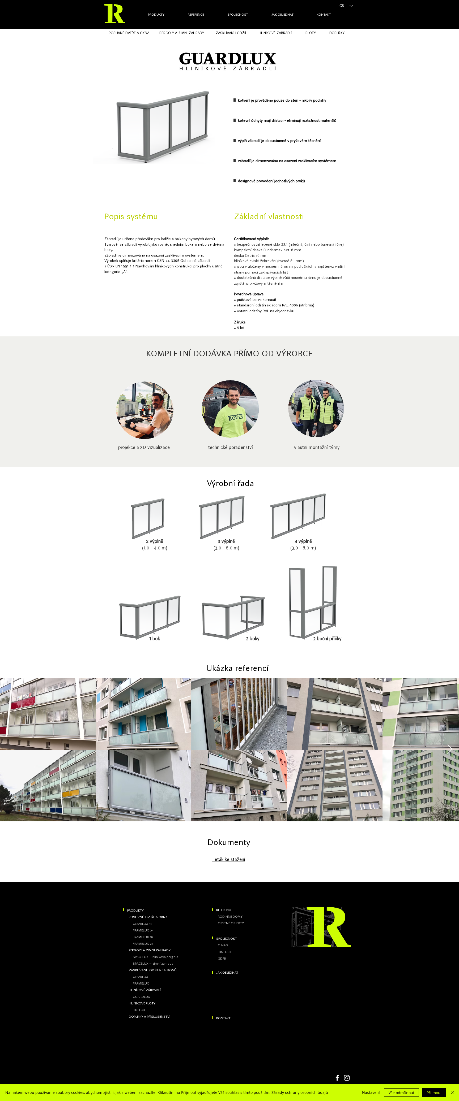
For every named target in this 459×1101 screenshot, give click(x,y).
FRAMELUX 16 (143, 937)
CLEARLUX (139, 977)
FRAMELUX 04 (143, 930)
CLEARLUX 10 (141, 924)
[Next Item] (450, 749)
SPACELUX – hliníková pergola (154, 957)
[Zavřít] (452, 1092)
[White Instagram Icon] (347, 1078)
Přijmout (434, 1092)
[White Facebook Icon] (337, 1078)
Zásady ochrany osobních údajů (299, 1092)
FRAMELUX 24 (143, 944)
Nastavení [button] (371, 1092)
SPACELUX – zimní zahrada (152, 963)
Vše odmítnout (401, 1092)
